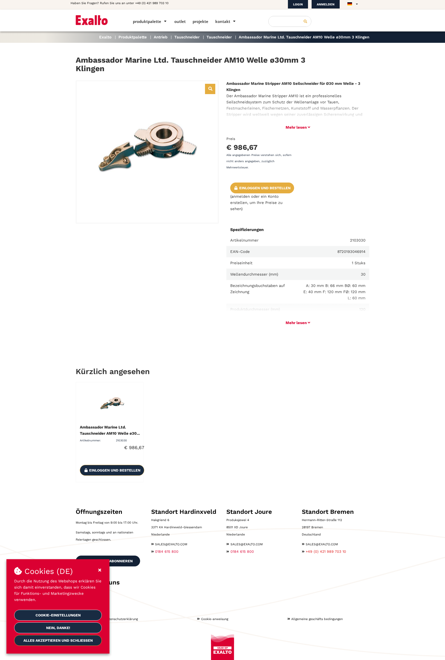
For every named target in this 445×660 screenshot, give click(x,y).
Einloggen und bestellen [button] (264, 188)
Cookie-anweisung (214, 619)
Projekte (200, 21)
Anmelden (326, 4)
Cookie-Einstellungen (58, 615)
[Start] (97, 20)
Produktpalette (147, 21)
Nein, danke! (58, 628)
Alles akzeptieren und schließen (58, 640)
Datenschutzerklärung (121, 619)
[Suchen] (305, 21)
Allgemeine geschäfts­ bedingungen (317, 619)
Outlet (180, 21)
